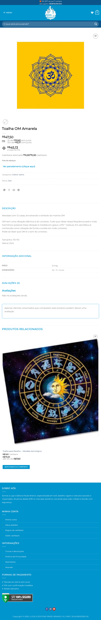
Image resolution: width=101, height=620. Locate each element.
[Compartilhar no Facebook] (9, 190)
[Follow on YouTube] (54, 609)
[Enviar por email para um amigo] (14, 190)
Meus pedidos (11, 525)
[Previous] (3, 478)
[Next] (11, 120)
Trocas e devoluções (14, 551)
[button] (8, 13)
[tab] (19, 167)
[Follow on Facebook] (47, 609)
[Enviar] (96, 24)
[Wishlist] (92, 13)
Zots (10, 181)
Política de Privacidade (15, 556)
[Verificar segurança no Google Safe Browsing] (17, 598)
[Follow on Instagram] (50, 609)
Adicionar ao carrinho (16, 467)
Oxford (15, 175)
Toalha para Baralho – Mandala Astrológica (22, 451)
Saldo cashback (12, 535)
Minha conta (11, 519)
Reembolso (10, 562)
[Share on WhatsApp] (4, 190)
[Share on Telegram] (18, 190)
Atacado (9, 567)
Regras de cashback (14, 530)
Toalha (21, 175)
